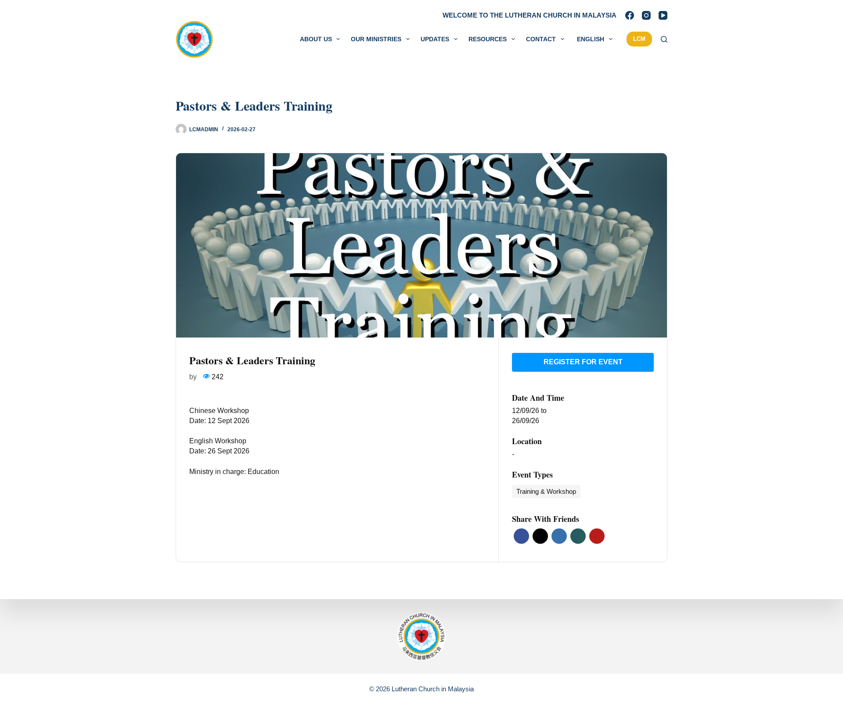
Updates (435, 39)
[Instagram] (646, 15)
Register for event (583, 362)
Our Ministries (376, 39)
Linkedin (559, 536)
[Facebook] (629, 15)
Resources (487, 39)
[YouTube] (663, 15)
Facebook (521, 536)
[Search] (664, 39)
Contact (541, 39)
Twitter (540, 536)
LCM (639, 39)
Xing (578, 536)
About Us (316, 39)
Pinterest (597, 536)
